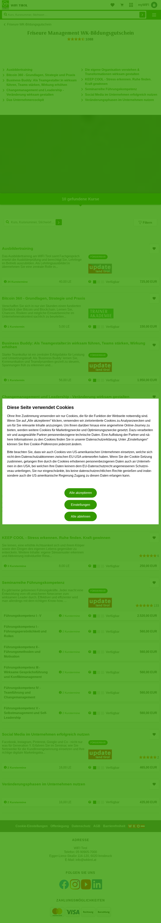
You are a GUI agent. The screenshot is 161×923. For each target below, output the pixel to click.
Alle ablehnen (80, 516)
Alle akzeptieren (80, 493)
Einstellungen (80, 504)
